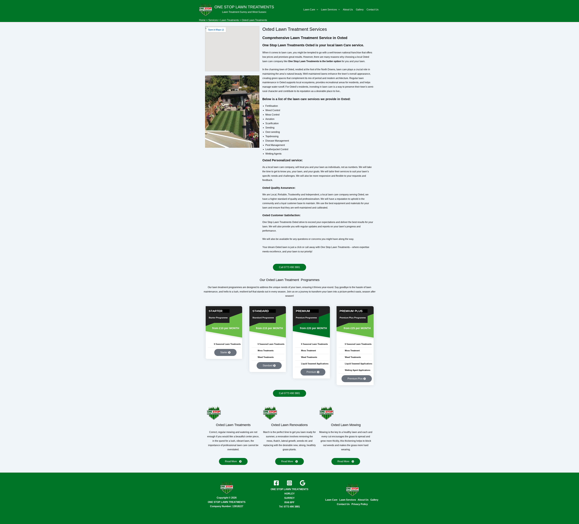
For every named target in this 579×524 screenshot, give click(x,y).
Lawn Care (309, 9)
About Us (348, 9)
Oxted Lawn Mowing (346, 425)
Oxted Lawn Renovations (289, 425)
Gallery (360, 9)
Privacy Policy (359, 504)
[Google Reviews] (302, 483)
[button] (316, 9)
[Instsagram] (289, 483)
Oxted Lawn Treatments (233, 425)
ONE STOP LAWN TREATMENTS (244, 7)
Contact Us (372, 9)
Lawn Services (329, 9)
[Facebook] (276, 483)
